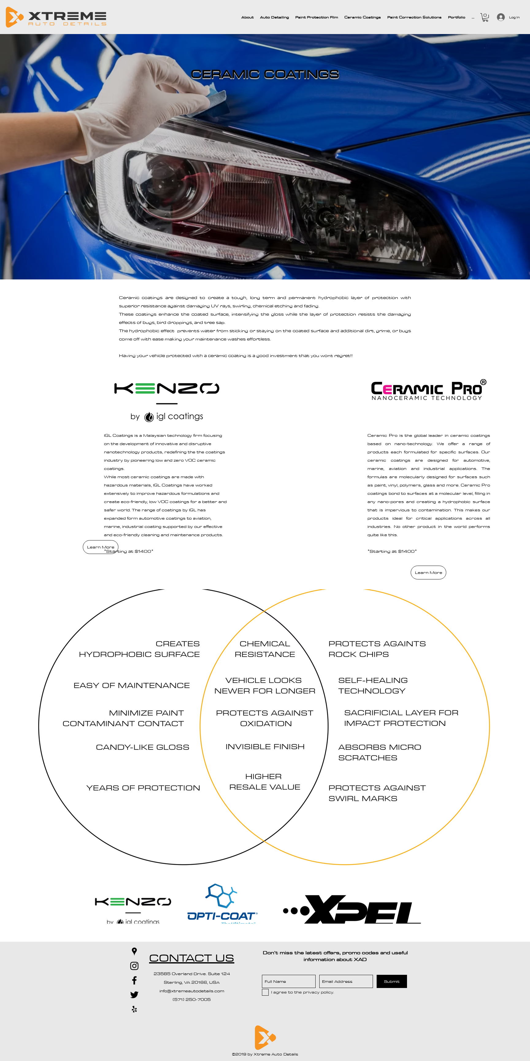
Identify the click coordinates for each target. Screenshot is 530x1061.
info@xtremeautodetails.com (191, 990)
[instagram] (134, 965)
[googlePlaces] (134, 951)
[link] (485, 17)
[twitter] (134, 994)
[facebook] (134, 980)
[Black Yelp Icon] (134, 1009)
